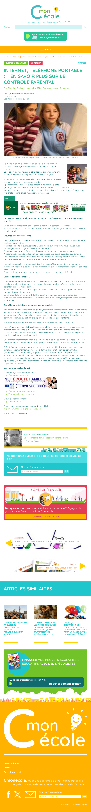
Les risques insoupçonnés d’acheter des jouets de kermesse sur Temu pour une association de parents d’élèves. (75, 628)
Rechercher (9, 27)
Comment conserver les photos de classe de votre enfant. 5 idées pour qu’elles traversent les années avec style (45, 628)
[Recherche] (85, 27)
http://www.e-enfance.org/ (16, 375)
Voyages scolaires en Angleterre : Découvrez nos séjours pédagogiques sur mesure (15, 628)
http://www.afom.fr (12, 401)
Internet (36, 63)
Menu (47, 49)
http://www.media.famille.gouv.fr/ (19, 394)
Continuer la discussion (45, 516)
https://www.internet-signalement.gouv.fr (22, 409)
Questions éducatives (16, 63)
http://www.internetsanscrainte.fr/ (19, 391)
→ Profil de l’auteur (31, 441)
